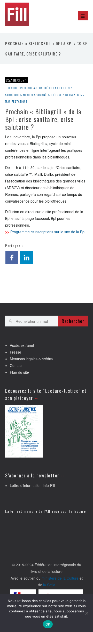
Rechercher (73, 321)
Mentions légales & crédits (31, 358)
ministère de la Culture (60, 578)
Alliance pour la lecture (66, 511)
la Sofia (49, 584)
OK (47, 624)
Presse (15, 352)
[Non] (86, 613)
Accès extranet (22, 345)
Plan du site (19, 372)
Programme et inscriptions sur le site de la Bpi (47, 231)
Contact (16, 365)
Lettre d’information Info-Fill (32, 485)
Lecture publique (20, 88)
